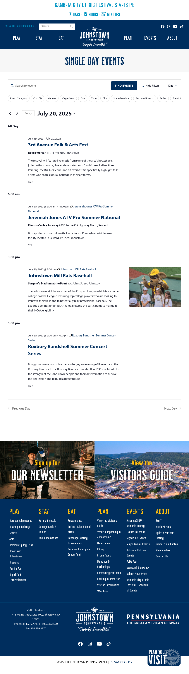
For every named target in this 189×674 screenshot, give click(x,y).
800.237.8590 (50, 624)
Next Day (170, 408)
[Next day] (17, 113)
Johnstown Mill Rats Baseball (60, 275)
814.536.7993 (30, 624)
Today (28, 113)
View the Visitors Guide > (20, 26)
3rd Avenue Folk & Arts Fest (58, 144)
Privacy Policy (121, 662)
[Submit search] (71, 26)
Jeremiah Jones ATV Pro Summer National (74, 217)
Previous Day (21, 408)
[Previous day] (10, 113)
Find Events (124, 85)
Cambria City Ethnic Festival (84, 5)
